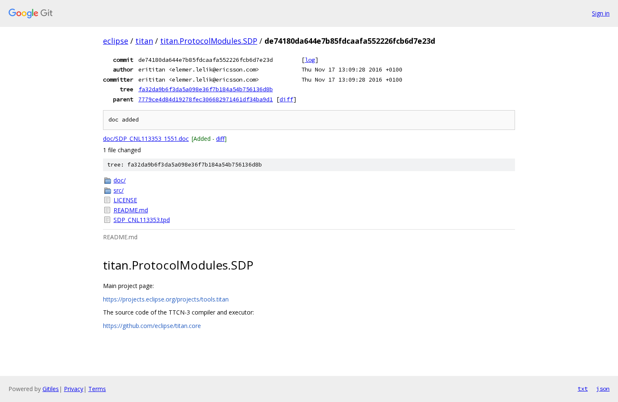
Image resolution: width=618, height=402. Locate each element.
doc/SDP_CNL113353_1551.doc (146, 139)
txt (583, 388)
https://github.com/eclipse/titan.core (152, 326)
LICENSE (125, 200)
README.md (131, 210)
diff (286, 99)
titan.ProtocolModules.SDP (208, 41)
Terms (97, 389)
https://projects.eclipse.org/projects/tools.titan (166, 299)
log (310, 59)
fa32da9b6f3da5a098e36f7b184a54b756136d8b (205, 89)
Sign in (601, 13)
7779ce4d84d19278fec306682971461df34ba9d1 (205, 99)
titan (144, 41)
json (603, 388)
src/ (119, 190)
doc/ (120, 180)
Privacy (73, 389)
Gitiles (50, 389)
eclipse (115, 41)
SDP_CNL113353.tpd (142, 220)
